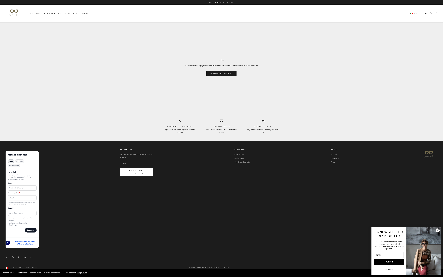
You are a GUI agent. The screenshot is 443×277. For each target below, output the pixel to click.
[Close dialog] (438, 230)
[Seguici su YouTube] (25, 257)
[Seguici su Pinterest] (19, 257)
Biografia (334, 154)
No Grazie (389, 269)
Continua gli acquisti (221, 73)
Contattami (335, 158)
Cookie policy (239, 158)
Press (333, 162)
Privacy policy (239, 154)
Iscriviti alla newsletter (136, 172)
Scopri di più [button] (82, 273)
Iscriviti (389, 261)
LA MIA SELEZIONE (52, 13)
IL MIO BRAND (33, 13)
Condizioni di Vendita (242, 162)
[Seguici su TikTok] (31, 257)
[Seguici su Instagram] (13, 257)
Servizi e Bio (71, 13)
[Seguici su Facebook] (7, 257)
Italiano (30, 268)
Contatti (86, 13)
